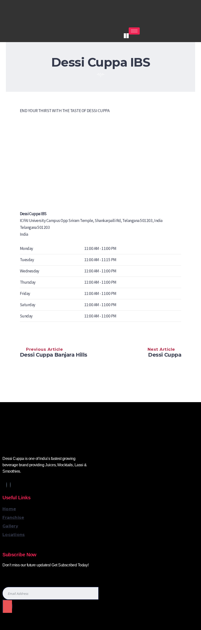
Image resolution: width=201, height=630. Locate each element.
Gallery (10, 526)
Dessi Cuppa (164, 354)
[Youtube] (127, 35)
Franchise (13, 517)
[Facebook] (6, 485)
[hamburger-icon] (134, 31)
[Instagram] (125, 35)
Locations (13, 534)
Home (9, 508)
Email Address (14, 575)
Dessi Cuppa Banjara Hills (53, 354)
